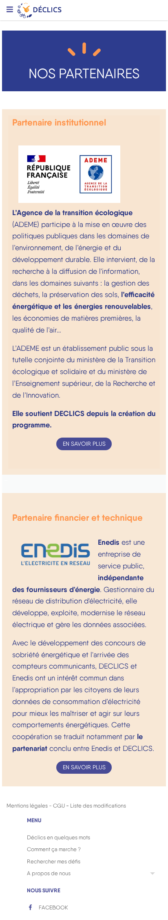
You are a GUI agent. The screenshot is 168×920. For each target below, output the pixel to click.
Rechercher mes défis (53, 861)
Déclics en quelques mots (58, 837)
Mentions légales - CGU (36, 805)
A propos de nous (49, 873)
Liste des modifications (98, 805)
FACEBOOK (53, 907)
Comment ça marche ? (54, 849)
